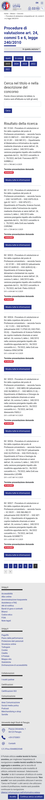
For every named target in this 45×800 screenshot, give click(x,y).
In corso (18, 58)
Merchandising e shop (11, 711)
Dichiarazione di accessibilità (14, 665)
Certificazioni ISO (9, 691)
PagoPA (5, 635)
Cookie (5, 650)
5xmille (5, 714)
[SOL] (38, 8)
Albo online (6, 596)
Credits (5, 653)
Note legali (6, 621)
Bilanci (5, 611)
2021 (8, 69)
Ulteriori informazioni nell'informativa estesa (20, 792)
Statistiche (6, 662)
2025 (8, 64)
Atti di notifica (8, 605)
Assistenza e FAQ (9, 602)
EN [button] (37, 3)
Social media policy (10, 705)
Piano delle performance (12, 638)
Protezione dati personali (12, 641)
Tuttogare (6, 647)
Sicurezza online (9, 644)
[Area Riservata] (29, 8)
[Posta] (33, 8)
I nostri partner (8, 679)
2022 (33, 64)
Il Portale (5, 656)
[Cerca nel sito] (42, 8)
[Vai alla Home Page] (11, 6)
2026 (29, 58)
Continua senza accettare (31, 796)
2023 (24, 64)
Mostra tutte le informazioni (18, 180)
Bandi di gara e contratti (12, 608)
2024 (16, 64)
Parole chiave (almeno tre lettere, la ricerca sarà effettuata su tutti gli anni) (21, 97)
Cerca (8, 110)
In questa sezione (30, 49)
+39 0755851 (14, 737)
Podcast (5, 708)
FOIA (4, 618)
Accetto (13, 796)
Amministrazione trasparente (14, 599)
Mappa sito (7, 659)
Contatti (12, 743)
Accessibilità (7, 593)
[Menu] (42, 3)
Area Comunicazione (11, 702)
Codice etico (7, 614)
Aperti (8, 58)
